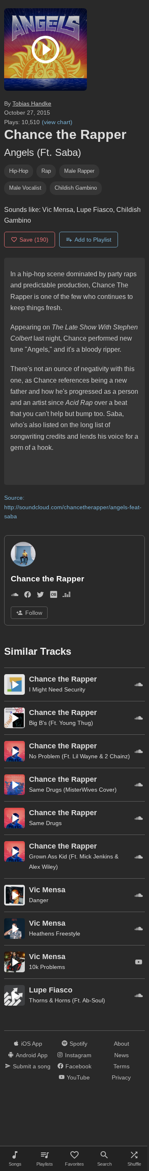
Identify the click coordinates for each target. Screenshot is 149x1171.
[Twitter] (40, 596)
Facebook (78, 1066)
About (121, 1043)
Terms (121, 1066)
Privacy (121, 1077)
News (121, 1055)
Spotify (78, 1043)
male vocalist (25, 188)
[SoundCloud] (15, 596)
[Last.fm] (54, 596)
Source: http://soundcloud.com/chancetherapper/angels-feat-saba (73, 507)
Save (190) (33, 239)
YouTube (78, 1077)
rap (46, 171)
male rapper (79, 171)
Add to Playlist (92, 239)
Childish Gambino (76, 188)
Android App (32, 1055)
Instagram (78, 1055)
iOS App (31, 1043)
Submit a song (31, 1066)
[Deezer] (66, 596)
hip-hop (18, 171)
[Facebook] (27, 596)
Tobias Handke (31, 103)
